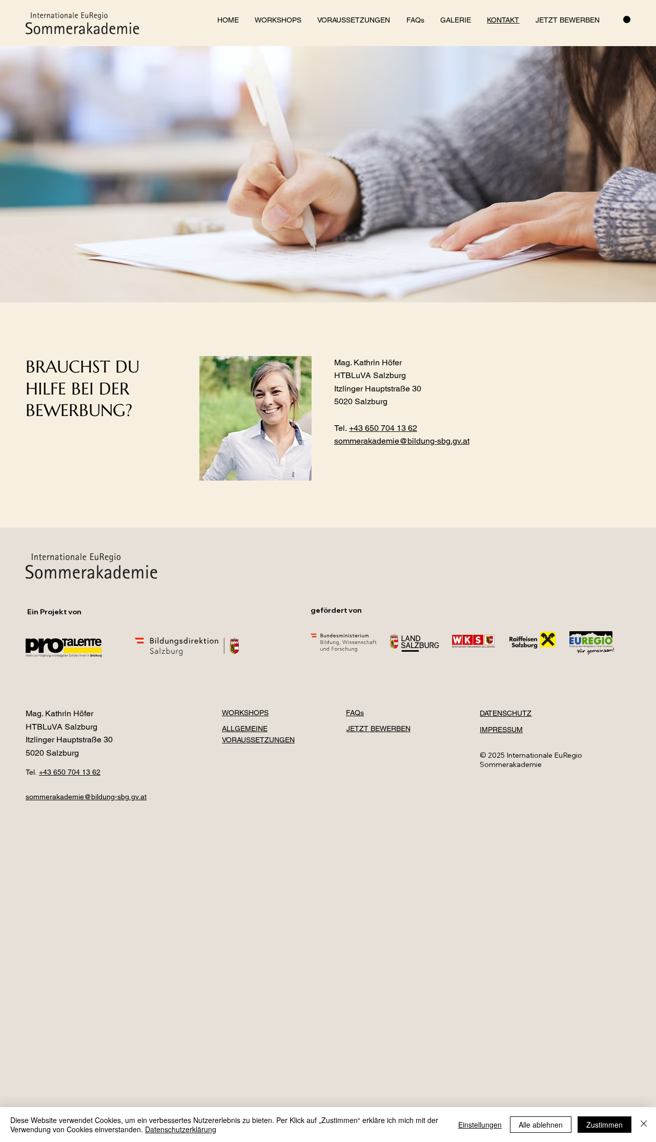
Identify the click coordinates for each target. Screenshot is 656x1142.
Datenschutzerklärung (180, 1129)
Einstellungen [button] (480, 1124)
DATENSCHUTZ (505, 713)
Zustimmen (604, 1124)
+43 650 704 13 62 (383, 428)
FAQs (355, 713)
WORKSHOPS (245, 713)
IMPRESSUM (501, 729)
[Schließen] (644, 1124)
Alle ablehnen (541, 1124)
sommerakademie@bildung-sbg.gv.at (86, 797)
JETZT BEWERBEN (378, 728)
